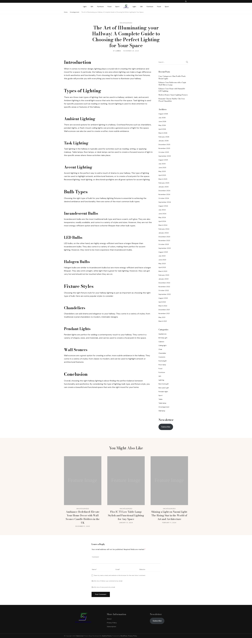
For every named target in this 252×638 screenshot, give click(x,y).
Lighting (161, 380)
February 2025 (163, 183)
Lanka (118, 51)
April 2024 (162, 221)
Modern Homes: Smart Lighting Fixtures (173, 95)
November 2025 (164, 148)
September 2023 (164, 248)
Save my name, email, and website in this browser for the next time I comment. (120, 575)
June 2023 (162, 260)
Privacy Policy (112, 623)
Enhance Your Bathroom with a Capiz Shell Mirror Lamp (172, 83)
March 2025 (162, 179)
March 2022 (162, 306)
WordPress (123, 636)
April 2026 (162, 129)
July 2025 (162, 164)
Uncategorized (126, 23)
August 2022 (163, 298)
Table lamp (162, 403)
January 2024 (163, 233)
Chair (160, 349)
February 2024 (163, 229)
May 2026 (162, 125)
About (109, 619)
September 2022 (164, 294)
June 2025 (162, 168)
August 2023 (163, 252)
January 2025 (163, 187)
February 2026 (163, 137)
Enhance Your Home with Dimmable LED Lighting (171, 89)
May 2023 (162, 264)
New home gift (163, 384)
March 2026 (162, 133)
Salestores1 (79, 636)
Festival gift (162, 361)
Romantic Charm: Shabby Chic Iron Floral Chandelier (171, 99)
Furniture (100, 7)
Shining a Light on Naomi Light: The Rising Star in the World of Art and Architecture (169, 515)
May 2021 (161, 317)
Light (85, 7)
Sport (117, 7)
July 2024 (162, 210)
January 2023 (163, 279)
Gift (92, 7)
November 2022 (164, 287)
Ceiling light (162, 345)
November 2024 (164, 194)
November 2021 (164, 313)
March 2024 (162, 225)
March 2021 (162, 321)
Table (160, 399)
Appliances (162, 334)
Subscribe (165, 426)
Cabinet (161, 342)
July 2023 (161, 256)
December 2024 (164, 191)
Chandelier (162, 353)
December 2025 (164, 144)
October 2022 (163, 290)
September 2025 (164, 156)
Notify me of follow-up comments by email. (107, 581)
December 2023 (164, 237)
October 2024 (163, 198)
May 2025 (162, 171)
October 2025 (163, 152)
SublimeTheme (107, 636)
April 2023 (162, 267)
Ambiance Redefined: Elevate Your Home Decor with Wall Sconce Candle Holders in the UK (83, 517)
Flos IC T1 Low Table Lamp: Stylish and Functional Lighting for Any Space (126, 515)
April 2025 (162, 175)
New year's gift (163, 388)
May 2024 (162, 217)
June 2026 (162, 121)
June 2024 (162, 214)
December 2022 (164, 283)
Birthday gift (162, 338)
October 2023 (163, 244)
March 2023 (162, 271)
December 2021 (164, 310)
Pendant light (163, 392)
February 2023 (163, 275)
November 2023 (164, 240)
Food (109, 7)
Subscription (111, 626)
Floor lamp (162, 365)
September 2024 (164, 202)
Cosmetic (161, 357)
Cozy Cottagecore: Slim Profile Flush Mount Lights (171, 77)
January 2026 (163, 141)
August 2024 (163, 206)
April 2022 (162, 302)
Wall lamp (161, 411)
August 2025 (163, 160)
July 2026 (162, 118)
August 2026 (163, 114)
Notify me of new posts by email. (103, 587)
